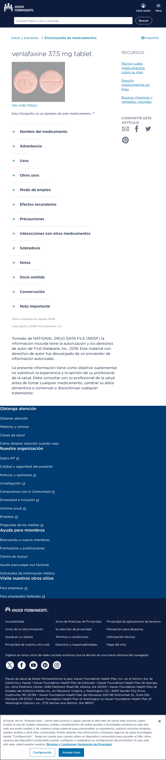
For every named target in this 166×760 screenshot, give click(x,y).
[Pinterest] (44, 665)
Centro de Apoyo (14, 556)
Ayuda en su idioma (19, 636)
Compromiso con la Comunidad (25, 492)
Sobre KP (7, 458)
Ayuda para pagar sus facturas (24, 565)
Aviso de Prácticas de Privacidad (78, 621)
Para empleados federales (20, 596)
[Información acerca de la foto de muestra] (94, 113)
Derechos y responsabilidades (76, 644)
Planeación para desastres (125, 629)
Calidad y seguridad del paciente (26, 466)
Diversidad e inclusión (17, 500)
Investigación (10, 483)
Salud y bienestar (24, 38)
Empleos (7, 517)
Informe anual (11, 508)
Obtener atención (14, 418)
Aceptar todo (71, 752)
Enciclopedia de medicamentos (71, 38)
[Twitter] (9, 665)
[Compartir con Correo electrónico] (125, 129)
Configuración (42, 752)
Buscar (144, 20)
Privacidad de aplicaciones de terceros (134, 621)
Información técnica (121, 636)
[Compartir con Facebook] (137, 129)
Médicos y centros (14, 427)
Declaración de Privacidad (95, 744)
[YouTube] (33, 665)
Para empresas (11, 588)
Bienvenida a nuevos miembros (25, 540)
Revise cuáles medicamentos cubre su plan (133, 68)
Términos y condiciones (71, 636)
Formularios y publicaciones (22, 548)
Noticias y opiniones (16, 475)
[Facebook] (21, 665)
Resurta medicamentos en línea (135, 85)
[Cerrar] (159, 721)
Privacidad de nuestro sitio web (27, 644)
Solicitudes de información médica (27, 573)
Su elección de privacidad (73, 629)
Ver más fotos (24, 105)
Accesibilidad (14, 621)
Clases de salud (12, 435)
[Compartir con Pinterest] (125, 140)
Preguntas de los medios (19, 525)
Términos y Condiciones (61, 744)
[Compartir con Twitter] (148, 129)
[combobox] (73, 20)
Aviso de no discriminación (24, 629)
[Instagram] (56, 665)
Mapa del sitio (116, 644)
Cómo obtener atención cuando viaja (29, 443)
